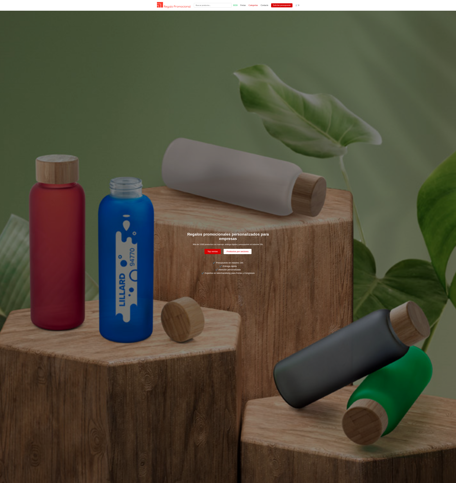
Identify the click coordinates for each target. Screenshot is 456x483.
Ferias (243, 5)
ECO (235, 5)
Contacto (264, 5)
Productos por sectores (238, 251)
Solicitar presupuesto (282, 5)
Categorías (253, 5)
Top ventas (212, 251)
